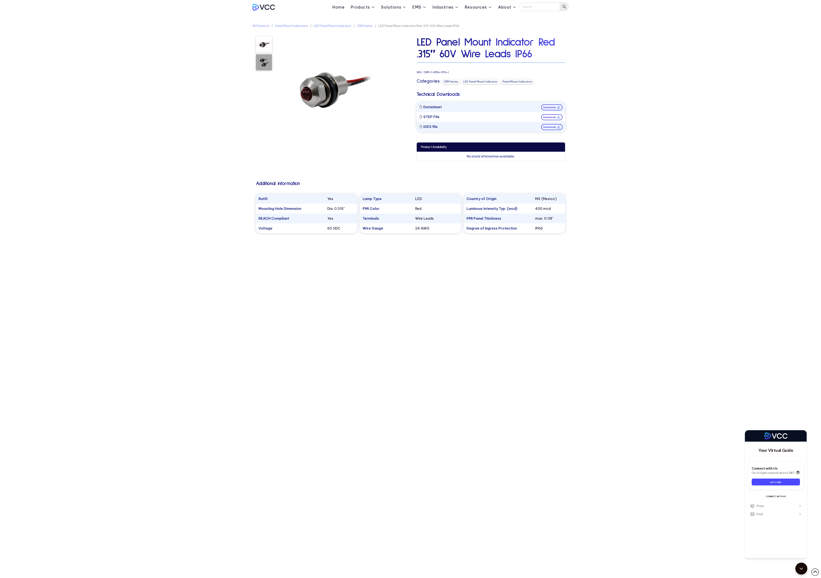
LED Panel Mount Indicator (332, 26)
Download (549, 107)
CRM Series (365, 26)
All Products (260, 26)
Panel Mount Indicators (291, 26)
